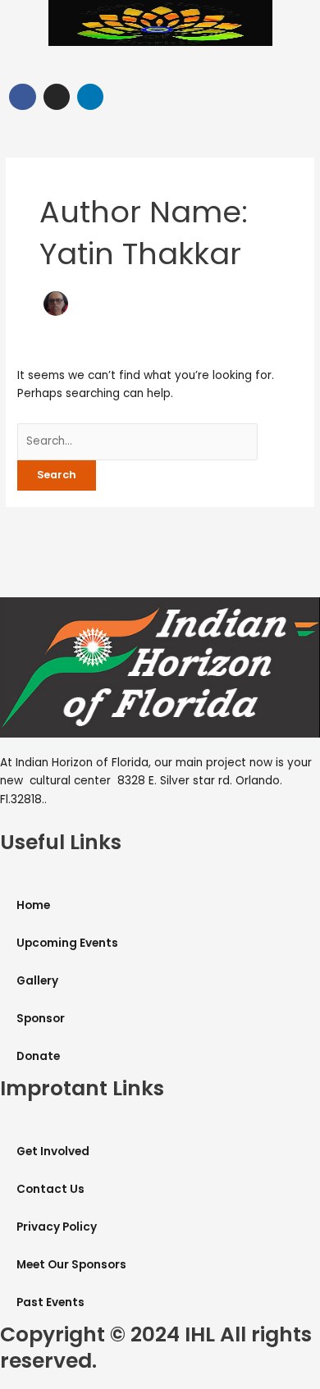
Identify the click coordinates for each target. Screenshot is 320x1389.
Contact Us (50, 1189)
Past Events (50, 1302)
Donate (38, 1056)
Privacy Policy (56, 1227)
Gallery (37, 981)
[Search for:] (137, 441)
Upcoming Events (67, 943)
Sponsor (40, 1018)
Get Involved (52, 1151)
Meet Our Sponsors (71, 1264)
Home (33, 905)
